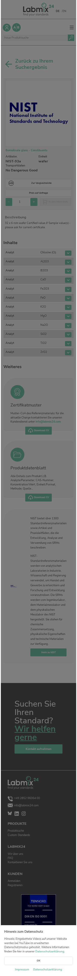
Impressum (22, 969)
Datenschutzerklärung (49, 951)
